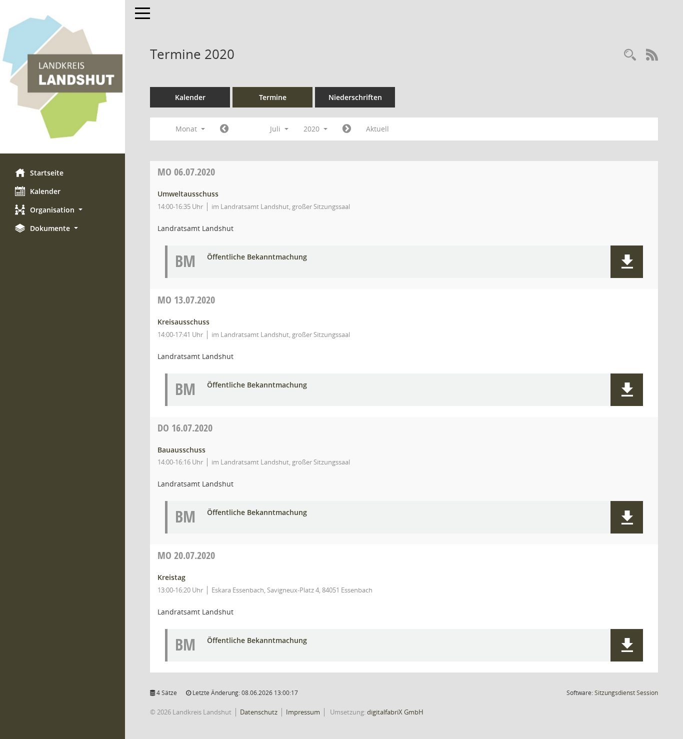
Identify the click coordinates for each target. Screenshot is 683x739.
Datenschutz (259, 712)
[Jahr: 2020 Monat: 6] (224, 129)
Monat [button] (187, 129)
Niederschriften (355, 97)
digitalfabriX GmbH (395, 712)
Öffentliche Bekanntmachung (257, 257)
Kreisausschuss (184, 321)
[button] (62, 209)
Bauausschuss (182, 449)
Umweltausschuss (188, 193)
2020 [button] (313, 129)
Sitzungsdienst (626, 692)
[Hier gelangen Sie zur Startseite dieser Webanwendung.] (62, 76)
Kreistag (172, 577)
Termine (272, 97)
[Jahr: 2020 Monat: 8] (346, 129)
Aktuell (377, 129)
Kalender (45, 191)
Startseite (47, 173)
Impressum (303, 712)
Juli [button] (276, 129)
